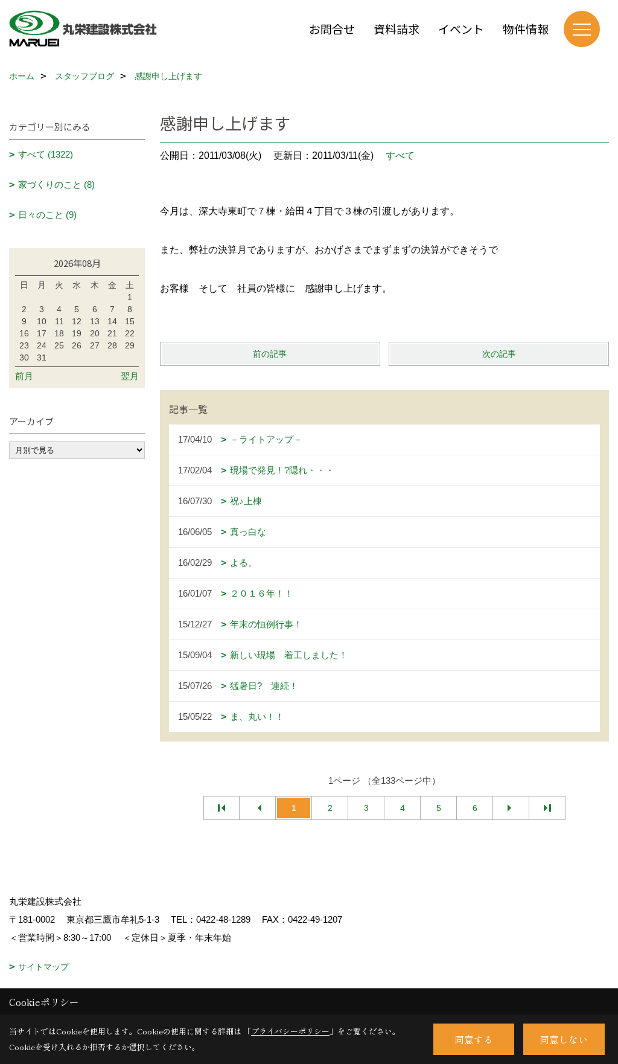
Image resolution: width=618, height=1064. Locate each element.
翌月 (130, 376)
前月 (24, 376)
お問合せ (332, 29)
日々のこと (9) (47, 215)
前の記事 (270, 354)
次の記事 (499, 354)
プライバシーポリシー (290, 1031)
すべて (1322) (45, 154)
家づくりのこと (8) (56, 184)
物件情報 (526, 29)
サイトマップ (43, 967)
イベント (461, 29)
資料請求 (396, 29)
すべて (400, 155)
